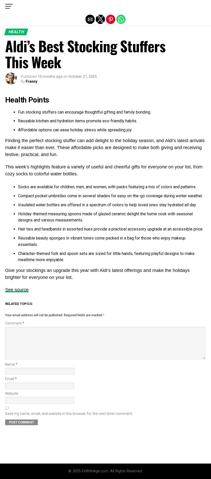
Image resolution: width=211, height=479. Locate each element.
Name (11, 364)
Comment (14, 323)
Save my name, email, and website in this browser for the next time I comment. (69, 414)
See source (17, 289)
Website (11, 394)
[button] (9, 6)
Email (11, 379)
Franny (31, 81)
